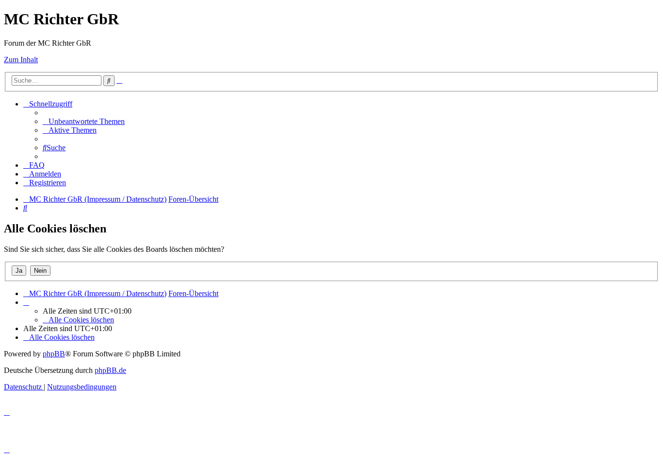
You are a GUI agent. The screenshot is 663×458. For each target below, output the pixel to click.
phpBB (54, 354)
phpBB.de (110, 370)
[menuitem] (84, 121)
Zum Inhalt (21, 59)
